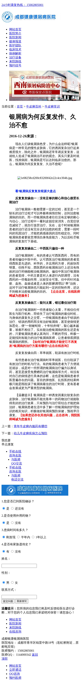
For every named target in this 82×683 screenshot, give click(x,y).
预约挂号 (15, 65)
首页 (20, 106)
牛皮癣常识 (52, 106)
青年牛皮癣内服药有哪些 (30, 426)
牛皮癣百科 (33, 106)
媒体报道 (15, 41)
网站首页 (15, 29)
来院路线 (15, 61)
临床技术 (15, 49)
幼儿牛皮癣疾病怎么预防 (30, 433)
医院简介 (15, 33)
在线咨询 (15, 631)
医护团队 (15, 45)
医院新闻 (15, 37)
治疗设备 (15, 57)
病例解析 (15, 53)
